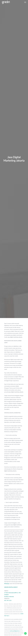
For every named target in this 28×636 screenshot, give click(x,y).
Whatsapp (6, 583)
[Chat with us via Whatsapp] (25, 633)
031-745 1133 (7, 600)
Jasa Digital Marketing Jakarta (14, 159)
